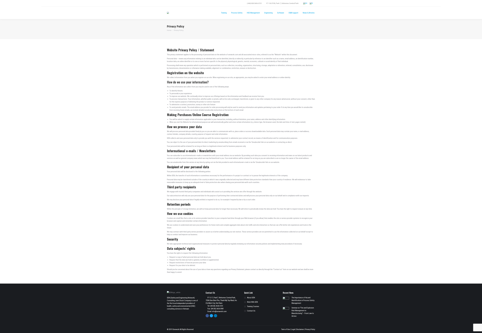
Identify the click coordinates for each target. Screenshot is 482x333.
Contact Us (251, 311)
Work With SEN (252, 302)
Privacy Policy (310, 329)
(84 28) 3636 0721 (216, 306)
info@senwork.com (219, 311)
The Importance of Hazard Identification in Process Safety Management (303, 300)
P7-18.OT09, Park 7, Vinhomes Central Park (282, 3)
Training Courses (253, 306)
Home (169, 30)
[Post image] (286, 300)
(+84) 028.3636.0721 (254, 3)
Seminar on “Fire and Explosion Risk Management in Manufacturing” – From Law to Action (303, 312)
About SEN (251, 297)
